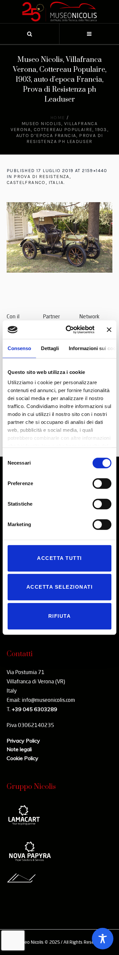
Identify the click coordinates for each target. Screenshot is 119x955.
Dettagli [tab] (50, 348)
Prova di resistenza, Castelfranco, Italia (39, 179)
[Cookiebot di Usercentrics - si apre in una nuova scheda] (70, 329)
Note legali (19, 749)
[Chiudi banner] (109, 329)
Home (57, 117)
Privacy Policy (23, 740)
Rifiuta (59, 616)
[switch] (102, 483)
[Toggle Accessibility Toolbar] (102, 938)
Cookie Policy (22, 758)
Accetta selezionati (59, 587)
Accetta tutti (59, 558)
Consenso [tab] (19, 348)
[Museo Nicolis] (59, 11)
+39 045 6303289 (34, 709)
